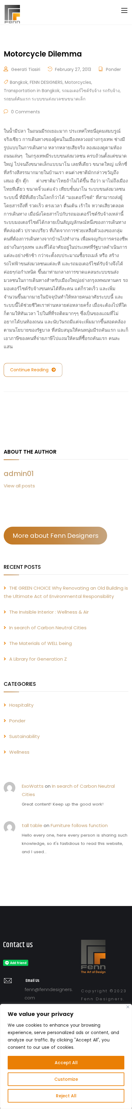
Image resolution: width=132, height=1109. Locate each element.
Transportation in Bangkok (32, 91)
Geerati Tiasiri (25, 69)
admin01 (19, 473)
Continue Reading (29, 370)
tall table (32, 825)
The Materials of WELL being (40, 643)
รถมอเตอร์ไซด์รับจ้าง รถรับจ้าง (91, 91)
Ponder (113, 69)
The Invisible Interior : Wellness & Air (49, 612)
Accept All (66, 1063)
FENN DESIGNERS (46, 82)
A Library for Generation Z (38, 659)
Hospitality (21, 705)
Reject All (66, 1096)
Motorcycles (78, 82)
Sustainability (24, 736)
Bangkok (19, 82)
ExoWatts (33, 786)
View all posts (19, 485)
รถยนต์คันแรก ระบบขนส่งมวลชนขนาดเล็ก (44, 99)
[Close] (127, 1007)
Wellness (19, 752)
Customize (66, 1079)
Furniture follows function (79, 825)
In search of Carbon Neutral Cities (48, 627)
